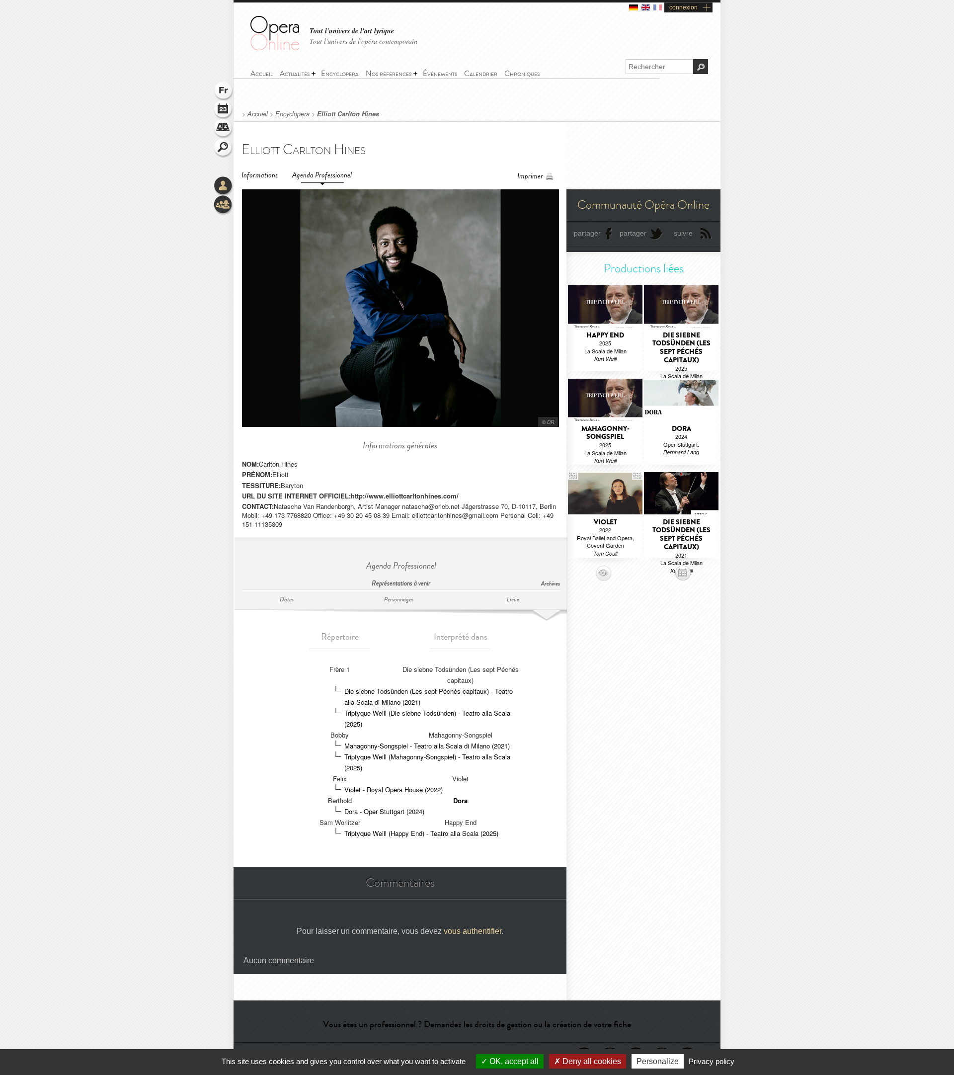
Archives (550, 583)
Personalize (657, 1061)
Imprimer (530, 176)
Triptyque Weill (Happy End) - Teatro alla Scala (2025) (421, 833)
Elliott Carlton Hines (348, 113)
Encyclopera (292, 113)
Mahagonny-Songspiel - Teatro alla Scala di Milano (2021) (427, 745)
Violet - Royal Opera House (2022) (393, 789)
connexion (683, 7)
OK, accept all (513, 1061)
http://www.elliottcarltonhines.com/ (405, 495)
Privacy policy (711, 1061)
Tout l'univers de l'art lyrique (352, 31)
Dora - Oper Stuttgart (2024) (384, 811)
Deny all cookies (590, 1061)
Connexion (224, 186)
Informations (259, 175)
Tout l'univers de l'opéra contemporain (363, 41)
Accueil (257, 113)
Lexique (224, 129)
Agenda (224, 110)
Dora (460, 800)
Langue (224, 91)
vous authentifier (472, 931)
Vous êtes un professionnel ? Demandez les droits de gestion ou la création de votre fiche (477, 1024)
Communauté (224, 205)
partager (587, 233)
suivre (683, 233)
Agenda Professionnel (322, 175)
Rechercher (224, 148)
